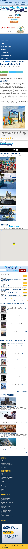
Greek (2, 481)
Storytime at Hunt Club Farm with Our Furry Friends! (10, 276)
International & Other (5, 484)
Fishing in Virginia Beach (12, 382)
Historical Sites (4, 505)
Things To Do (7, 61)
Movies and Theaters (5, 506)
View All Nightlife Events (6, 298)
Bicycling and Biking (5, 498)
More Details (13, 32)
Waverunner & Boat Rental (7, 517)
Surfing (2, 514)
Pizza (2, 488)
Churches (3, 501)
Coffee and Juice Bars (5, 478)
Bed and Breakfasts (5, 463)
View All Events (23, 298)
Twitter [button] (20, 72)
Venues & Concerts (5, 515)
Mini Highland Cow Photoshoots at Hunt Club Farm (11, 286)
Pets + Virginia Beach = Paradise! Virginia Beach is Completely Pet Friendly (13, 420)
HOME (1, 61)
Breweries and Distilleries (6, 476)
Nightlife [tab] (22, 270)
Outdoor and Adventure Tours (7, 502)
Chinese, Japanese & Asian (7, 477)
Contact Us (7, 532)
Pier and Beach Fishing (6, 510)
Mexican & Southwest (5, 486)
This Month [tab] (9, 270)
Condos (2, 466)
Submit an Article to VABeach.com (20, 300)
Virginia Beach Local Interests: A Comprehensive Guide (16, 343)
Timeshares (3, 467)
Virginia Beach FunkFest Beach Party (10, 295)
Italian (2, 485)
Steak (2, 490)
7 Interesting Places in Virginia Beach (7, 447)
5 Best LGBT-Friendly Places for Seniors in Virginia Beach (17, 351)
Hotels (2, 460)
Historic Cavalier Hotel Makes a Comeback (8, 406)
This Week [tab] (3, 270)
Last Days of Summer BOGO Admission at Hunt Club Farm (11, 280)
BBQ (2, 474)
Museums (3, 507)
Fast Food (3, 480)
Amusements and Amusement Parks (9, 497)
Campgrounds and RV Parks (7, 464)
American (3, 473)
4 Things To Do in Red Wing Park (13, 359)
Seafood (3, 489)
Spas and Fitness (4, 513)
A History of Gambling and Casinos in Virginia (9, 433)
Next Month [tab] (15, 270)
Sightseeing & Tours (5, 511)
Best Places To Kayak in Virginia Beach (14, 329)
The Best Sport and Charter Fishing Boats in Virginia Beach (17, 306)
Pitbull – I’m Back (5, 283)
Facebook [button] (12, 72)
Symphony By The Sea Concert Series (10, 292)
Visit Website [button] (5, 72)
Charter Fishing (4, 499)
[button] (14, 244)
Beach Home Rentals (5, 462)
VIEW (25, 276)
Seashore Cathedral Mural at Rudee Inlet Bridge (16, 367)
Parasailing (3, 509)
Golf (2, 503)
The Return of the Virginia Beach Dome (15, 321)
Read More (24, 315)
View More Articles (21, 391)
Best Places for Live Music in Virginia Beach (15, 313)
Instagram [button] (4, 74)
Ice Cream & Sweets (5, 482)
